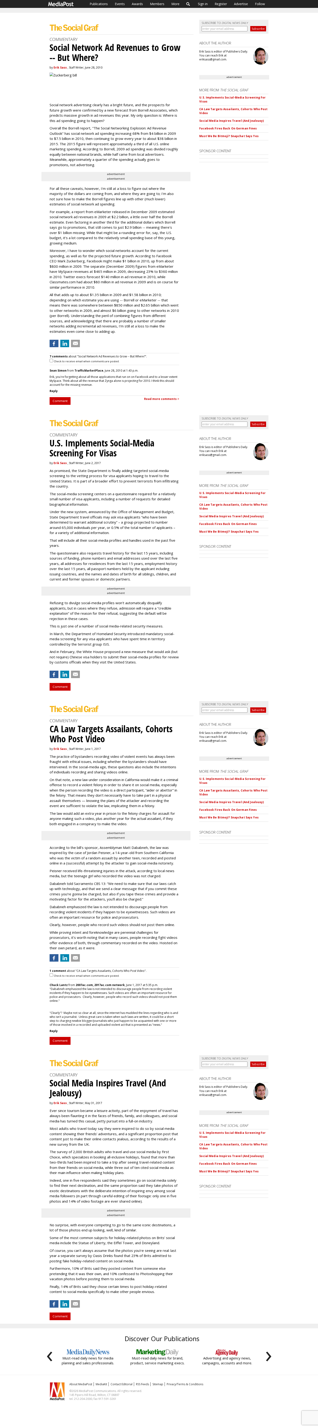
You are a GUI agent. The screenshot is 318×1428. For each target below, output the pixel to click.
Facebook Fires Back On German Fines (228, 128)
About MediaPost (80, 1384)
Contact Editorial (121, 1384)
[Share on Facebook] (54, 343)
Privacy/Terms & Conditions (185, 1384)
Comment (60, 401)
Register (221, 4)
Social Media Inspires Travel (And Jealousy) (231, 121)
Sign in (203, 4)
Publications (99, 4)
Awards (137, 4)
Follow (260, 4)
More (175, 4)
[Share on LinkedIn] (64, 343)
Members (157, 4)
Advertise (241, 4)
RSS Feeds (142, 1384)
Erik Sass (60, 67)
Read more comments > (161, 399)
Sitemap (157, 1384)
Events (120, 4)
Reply (54, 391)
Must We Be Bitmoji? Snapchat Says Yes (228, 136)
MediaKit (101, 1384)
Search (188, 4)
